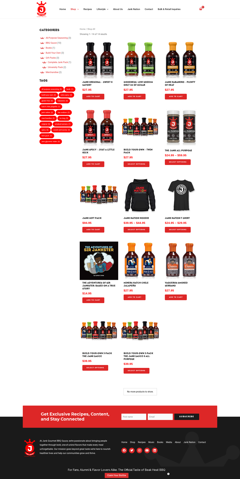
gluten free (47, 101)
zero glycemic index (51, 141)
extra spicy (66, 95)
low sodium (64, 112)
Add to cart (93, 96)
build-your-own (49, 95)
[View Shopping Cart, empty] (200, 9)
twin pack (47, 136)
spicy (45, 130)
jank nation (47, 112)
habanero (63, 101)
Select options (136, 164)
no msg (63, 118)
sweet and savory (61, 130)
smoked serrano (63, 124)
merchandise (48, 118)
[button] (77, 9)
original (46, 124)
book (70, 89)
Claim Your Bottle (116, 475)
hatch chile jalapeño (51, 107)
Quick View (98, 76)
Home (82, 29)
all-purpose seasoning (52, 89)
